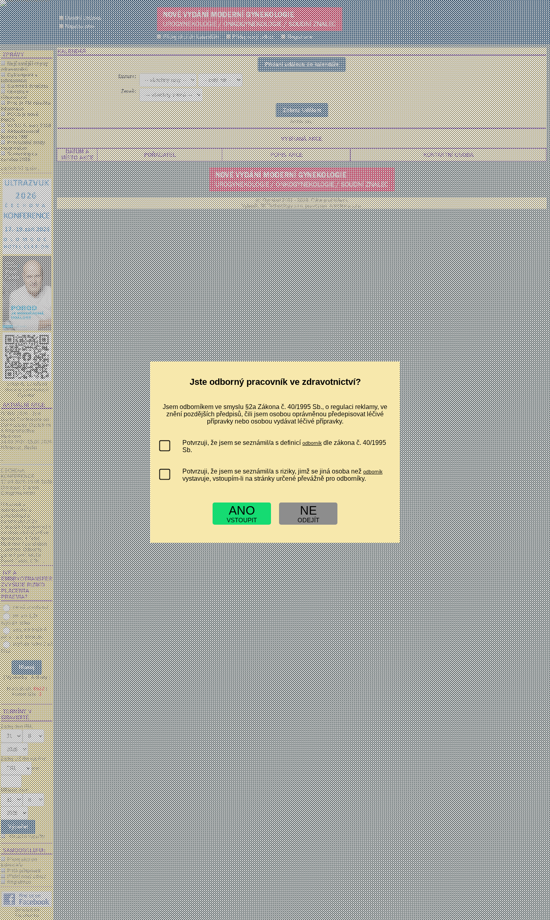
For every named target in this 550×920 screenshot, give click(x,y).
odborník (312, 443)
